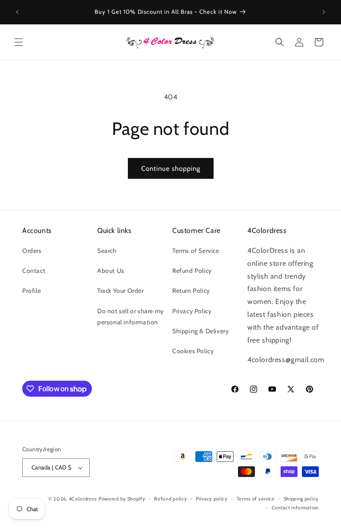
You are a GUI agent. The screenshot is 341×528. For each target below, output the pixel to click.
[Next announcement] (323, 12)
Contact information (295, 507)
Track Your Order (120, 291)
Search (107, 251)
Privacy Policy (191, 311)
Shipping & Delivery (200, 331)
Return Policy (191, 291)
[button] (18, 42)
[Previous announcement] (17, 12)
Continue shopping (170, 169)
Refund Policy (192, 271)
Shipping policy (301, 499)
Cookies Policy (193, 351)
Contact (33, 271)
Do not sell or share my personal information (130, 316)
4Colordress (83, 499)
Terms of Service (195, 251)
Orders (32, 251)
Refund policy (170, 499)
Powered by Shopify (122, 499)
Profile (31, 291)
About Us (110, 271)
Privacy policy (212, 499)
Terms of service (256, 499)
